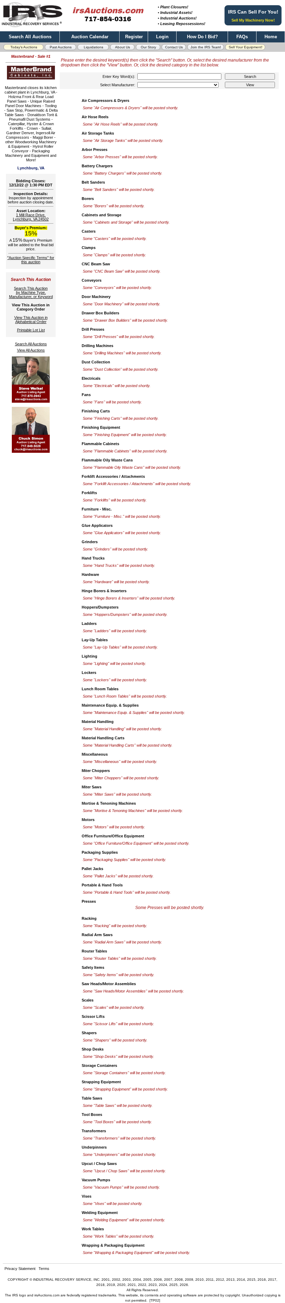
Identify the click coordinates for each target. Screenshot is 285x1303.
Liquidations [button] (93, 47)
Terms (44, 1268)
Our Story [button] (148, 47)
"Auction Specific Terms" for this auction (30, 260)
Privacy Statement (20, 1268)
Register (134, 36)
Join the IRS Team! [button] (205, 47)
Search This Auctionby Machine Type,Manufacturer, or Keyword (31, 292)
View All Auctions (31, 350)
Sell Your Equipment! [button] (245, 47)
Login (162, 36)
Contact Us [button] (174, 47)
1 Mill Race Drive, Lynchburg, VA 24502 (31, 217)
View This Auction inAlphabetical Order (31, 319)
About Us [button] (122, 47)
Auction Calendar (89, 36)
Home (270, 36)
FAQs (242, 36)
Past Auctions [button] (61, 47)
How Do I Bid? (202, 36)
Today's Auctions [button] (23, 47)
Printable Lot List (31, 330)
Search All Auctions (30, 36)
